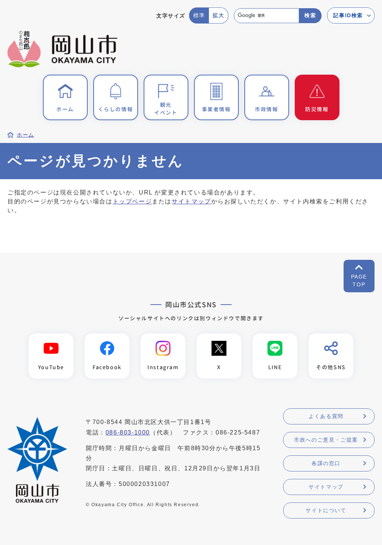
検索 (310, 15)
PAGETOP (359, 280)
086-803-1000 (128, 432)
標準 (199, 15)
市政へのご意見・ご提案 (326, 440)
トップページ (132, 201)
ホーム (25, 135)
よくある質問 (326, 416)
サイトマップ (191, 201)
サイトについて (326, 510)
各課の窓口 (326, 463)
